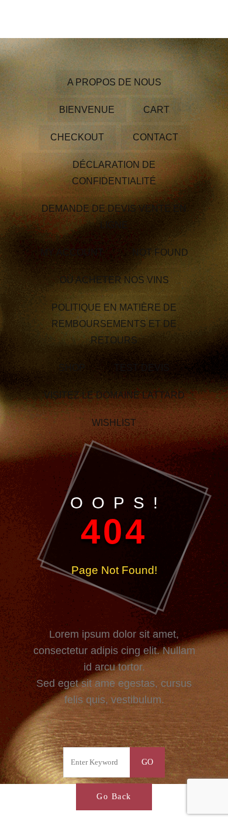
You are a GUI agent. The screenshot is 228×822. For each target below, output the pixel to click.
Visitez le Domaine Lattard (114, 395)
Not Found (160, 252)
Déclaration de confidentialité (114, 173)
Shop (71, 368)
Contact (155, 137)
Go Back (114, 796)
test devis (142, 368)
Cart (156, 110)
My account (71, 252)
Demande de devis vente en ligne (114, 217)
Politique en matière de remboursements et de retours (114, 323)
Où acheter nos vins (114, 280)
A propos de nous (114, 82)
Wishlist (114, 423)
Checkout (77, 137)
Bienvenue (87, 110)
